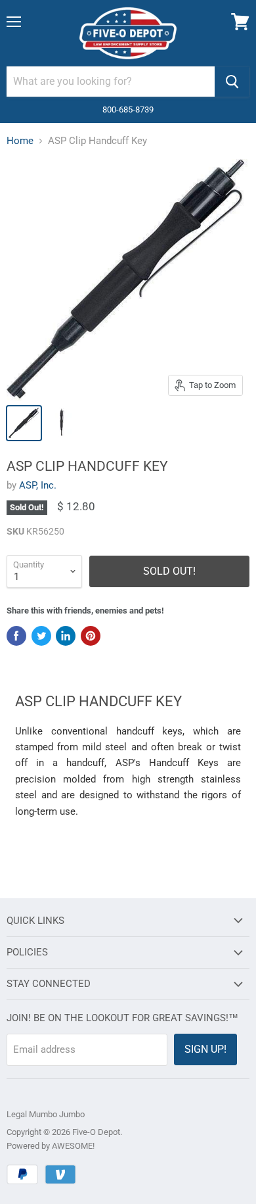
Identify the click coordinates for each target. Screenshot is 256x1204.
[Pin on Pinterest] (90, 636)
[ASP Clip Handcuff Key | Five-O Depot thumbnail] (24, 423)
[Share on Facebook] (16, 636)
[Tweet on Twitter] (41, 636)
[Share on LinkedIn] (65, 636)
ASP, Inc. (37, 485)
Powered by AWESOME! (51, 1146)
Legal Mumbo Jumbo (46, 1114)
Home (20, 141)
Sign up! (205, 1049)
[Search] (232, 81)
